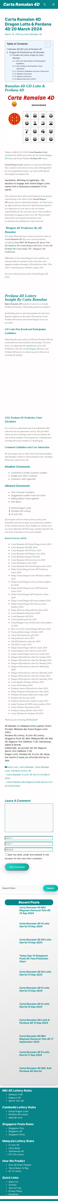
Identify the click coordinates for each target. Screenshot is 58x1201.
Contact (12, 1184)
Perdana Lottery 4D (21, 770)
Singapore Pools (17, 1134)
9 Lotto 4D (14, 1145)
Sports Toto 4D (16, 1100)
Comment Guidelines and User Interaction (33, 71)
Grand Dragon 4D (31, 349)
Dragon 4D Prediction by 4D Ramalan (26, 52)
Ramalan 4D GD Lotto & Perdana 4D (25, 49)
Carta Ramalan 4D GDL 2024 (24, 547)
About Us (13, 1181)
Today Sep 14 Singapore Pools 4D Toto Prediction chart (33, 958)
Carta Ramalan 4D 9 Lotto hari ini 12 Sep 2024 (34, 1005)
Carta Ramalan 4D (21, 4)
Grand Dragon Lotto (19, 1111)
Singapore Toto (16, 1128)
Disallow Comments (24, 74)
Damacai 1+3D (16, 1094)
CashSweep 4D (16, 1151)
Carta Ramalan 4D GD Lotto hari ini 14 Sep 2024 (35, 941)
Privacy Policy (15, 1191)
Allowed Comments (24, 76)
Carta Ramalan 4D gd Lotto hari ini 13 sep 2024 (35, 973)
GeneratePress (30, 1200)
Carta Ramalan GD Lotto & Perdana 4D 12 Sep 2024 (34, 1021)
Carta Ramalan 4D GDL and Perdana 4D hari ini (35, 1070)
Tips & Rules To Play (19, 1168)
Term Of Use (15, 1188)
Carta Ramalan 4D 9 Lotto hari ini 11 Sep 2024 (34, 1054)
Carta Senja (14, 1148)
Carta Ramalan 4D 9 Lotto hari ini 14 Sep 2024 (34, 925)
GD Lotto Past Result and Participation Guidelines (31, 62)
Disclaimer (14, 1194)
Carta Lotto (47, 202)
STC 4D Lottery (16, 1154)
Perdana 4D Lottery (18, 1114)
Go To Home (15, 1171)
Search (50, 888)
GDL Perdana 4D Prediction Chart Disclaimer (30, 67)
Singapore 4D (15, 1131)
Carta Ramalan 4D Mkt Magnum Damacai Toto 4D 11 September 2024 (36, 1038)
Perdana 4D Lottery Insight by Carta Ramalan (28, 56)
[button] (44, 4)
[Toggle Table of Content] (46, 45)
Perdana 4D (10, 249)
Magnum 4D (15, 1097)
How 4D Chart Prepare (20, 1165)
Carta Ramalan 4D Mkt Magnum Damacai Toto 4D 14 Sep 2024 (34, 910)
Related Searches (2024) (26, 79)
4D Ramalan (31, 719)
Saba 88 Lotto (16, 1117)
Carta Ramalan (26, 767)
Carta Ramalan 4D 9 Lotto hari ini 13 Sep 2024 (34, 989)
